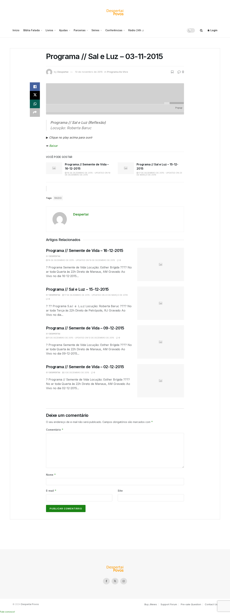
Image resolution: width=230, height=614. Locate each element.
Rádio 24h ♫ (136, 30)
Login (213, 30)
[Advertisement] (115, 533)
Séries (95, 30)
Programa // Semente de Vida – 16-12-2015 (84, 250)
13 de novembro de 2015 (89, 71)
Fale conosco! (7, 611)
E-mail (51, 490)
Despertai (62, 71)
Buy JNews (150, 604)
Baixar (53, 145)
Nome (51, 474)
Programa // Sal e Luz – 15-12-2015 (77, 289)
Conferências (113, 30)
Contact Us (211, 604)
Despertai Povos (30, 604)
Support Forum (169, 604)
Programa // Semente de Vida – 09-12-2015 (85, 328)
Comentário (54, 429)
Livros (49, 30)
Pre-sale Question (191, 604)
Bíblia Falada (31, 30)
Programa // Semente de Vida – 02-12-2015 (85, 366)
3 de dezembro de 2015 (76, 372)
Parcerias (80, 30)
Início (16, 30)
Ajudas (63, 30)
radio (58, 198)
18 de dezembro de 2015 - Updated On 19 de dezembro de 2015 (87, 174)
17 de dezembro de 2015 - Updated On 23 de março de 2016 (159, 174)
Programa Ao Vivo (117, 71)
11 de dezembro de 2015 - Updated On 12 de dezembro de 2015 (81, 337)
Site (120, 490)
